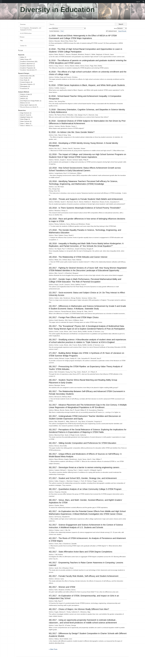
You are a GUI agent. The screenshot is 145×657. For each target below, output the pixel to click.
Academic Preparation (28, 68)
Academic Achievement (29, 61)
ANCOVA (24, 96)
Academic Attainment (28, 66)
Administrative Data (27, 76)
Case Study (25, 80)
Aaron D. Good (26, 115)
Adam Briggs (25, 119)
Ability (23, 57)
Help (21, 40)
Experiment (25, 88)
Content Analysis (26, 82)
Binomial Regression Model (29, 107)
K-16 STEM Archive (25, 33)
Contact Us (23, 45)
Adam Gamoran (26, 121)
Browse (22, 37)
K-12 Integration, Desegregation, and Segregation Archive (30, 29)
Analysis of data (26, 94)
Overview (22, 24)
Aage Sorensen (26, 113)
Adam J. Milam (26, 123)
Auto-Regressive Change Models (31, 100)
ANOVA (24, 98)
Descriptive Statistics (28, 84)
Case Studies (26, 78)
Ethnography (25, 86)
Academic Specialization (29, 70)
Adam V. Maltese (26, 125)
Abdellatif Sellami (26, 117)
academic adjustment (28, 63)
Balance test (25, 103)
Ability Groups (26, 59)
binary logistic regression (29, 105)
